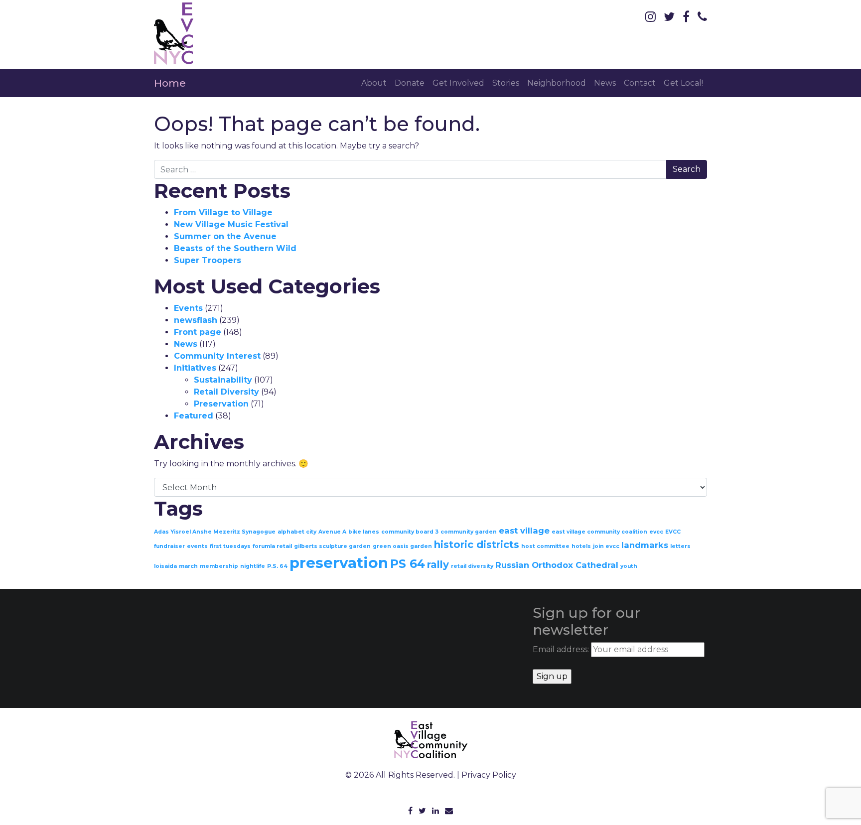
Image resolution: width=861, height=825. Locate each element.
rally (438, 564)
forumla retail (272, 546)
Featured (193, 415)
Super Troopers (207, 260)
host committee (545, 546)
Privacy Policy (488, 775)
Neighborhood (556, 83)
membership (219, 566)
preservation (338, 562)
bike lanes (363, 532)
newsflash (195, 320)
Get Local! (683, 83)
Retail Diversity (226, 392)
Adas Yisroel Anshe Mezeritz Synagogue (215, 532)
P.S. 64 (277, 566)
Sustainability (223, 380)
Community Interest (217, 356)
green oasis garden (402, 546)
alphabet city (297, 532)
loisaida (165, 566)
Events (188, 308)
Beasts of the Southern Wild (235, 248)
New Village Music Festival (231, 224)
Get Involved (458, 83)
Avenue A (332, 532)
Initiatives (195, 368)
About (374, 83)
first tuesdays (230, 546)
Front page (197, 332)
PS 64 (407, 564)
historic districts (476, 544)
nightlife (252, 566)
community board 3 (409, 532)
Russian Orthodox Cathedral (556, 565)
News (605, 83)
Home (170, 83)
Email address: (562, 649)
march (188, 566)
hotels (581, 546)
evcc (656, 532)
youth (628, 566)
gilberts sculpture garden (332, 546)
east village (524, 531)
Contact (640, 83)
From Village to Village (223, 212)
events (197, 546)
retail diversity (472, 566)
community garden (468, 532)
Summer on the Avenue (225, 236)
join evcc (606, 546)
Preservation (221, 404)
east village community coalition (599, 532)
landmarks (644, 545)
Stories (505, 83)
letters (680, 546)
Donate (410, 83)
